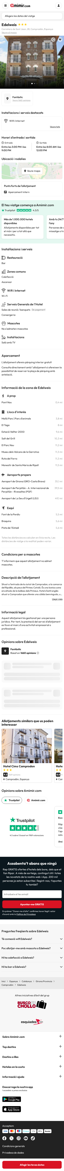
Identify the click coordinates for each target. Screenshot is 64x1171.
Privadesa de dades (13, 1152)
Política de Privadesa (26, 914)
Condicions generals (13, 1146)
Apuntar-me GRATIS (32, 904)
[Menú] (5, 5)
